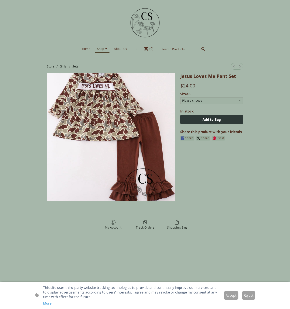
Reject (248, 295)
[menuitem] (234, 66)
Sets (75, 66)
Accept (231, 295)
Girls (63, 66)
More (47, 303)
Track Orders (145, 227)
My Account (113, 227)
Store (50, 66)
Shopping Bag (177, 227)
